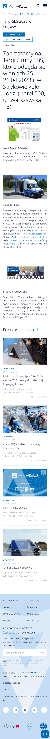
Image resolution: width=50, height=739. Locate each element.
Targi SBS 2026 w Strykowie (17, 567)
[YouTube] (25, 710)
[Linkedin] (34, 710)
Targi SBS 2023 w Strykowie (34, 14)
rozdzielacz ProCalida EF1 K (30, 237)
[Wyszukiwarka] (38, 6)
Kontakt (7, 620)
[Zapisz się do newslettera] (43, 652)
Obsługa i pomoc (11, 613)
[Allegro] (44, 710)
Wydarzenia (14, 14)
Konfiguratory (34, 620)
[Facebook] (6, 710)
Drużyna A (32, 607)
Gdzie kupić (33, 600)
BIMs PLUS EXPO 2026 (15, 507)
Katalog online (10, 600)
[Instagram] (15, 710)
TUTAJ (5, 661)
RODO (6, 689)
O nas (6, 607)
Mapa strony (33, 613)
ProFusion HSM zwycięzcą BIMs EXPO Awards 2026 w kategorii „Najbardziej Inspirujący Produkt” (23, 380)
